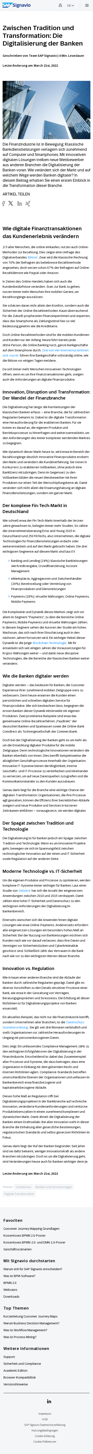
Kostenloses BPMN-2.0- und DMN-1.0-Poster (34, 1242)
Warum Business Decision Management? (31, 1323)
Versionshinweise (15, 1384)
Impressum (44, 1413)
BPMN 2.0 (9, 1283)
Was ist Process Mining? (20, 1337)
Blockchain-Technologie (49, 643)
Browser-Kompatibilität (19, 1377)
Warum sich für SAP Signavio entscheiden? (32, 1269)
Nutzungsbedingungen (45, 1430)
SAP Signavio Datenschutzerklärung (44, 1424)
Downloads (11, 1296)
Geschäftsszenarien (17, 1249)
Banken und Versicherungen (53, 1187)
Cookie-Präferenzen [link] (44, 1441)
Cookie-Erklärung (45, 1436)
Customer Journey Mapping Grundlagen (31, 1228)
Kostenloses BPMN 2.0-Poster (24, 1235)
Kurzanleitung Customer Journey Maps (30, 1316)
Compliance (23, 1187)
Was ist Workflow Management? (25, 1330)
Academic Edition (15, 1370)
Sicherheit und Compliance (22, 1363)
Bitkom (32, 257)
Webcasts (10, 1289)
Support (9, 1357)
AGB (45, 1419)
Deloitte (24, 890)
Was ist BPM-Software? (19, 1276)
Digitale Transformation (19, 1194)
